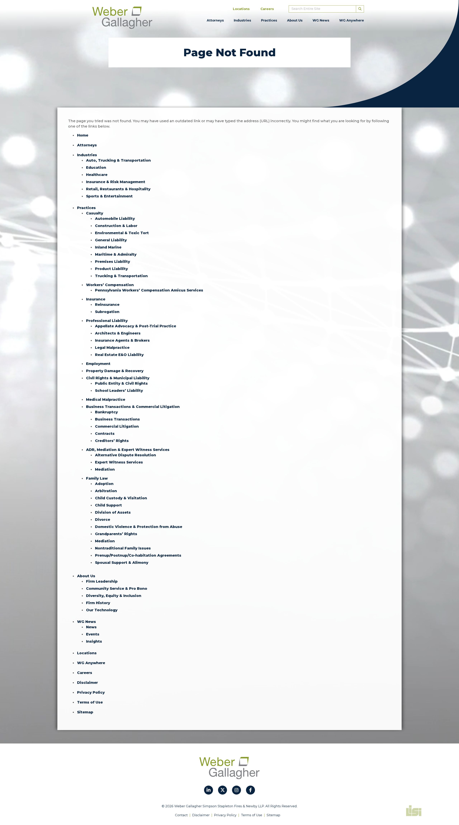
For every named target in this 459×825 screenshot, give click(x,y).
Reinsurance (107, 304)
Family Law (97, 478)
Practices (269, 20)
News (91, 627)
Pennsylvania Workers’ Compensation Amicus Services (149, 290)
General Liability (111, 240)
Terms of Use (90, 702)
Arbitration (106, 491)
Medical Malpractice (105, 399)
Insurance (95, 299)
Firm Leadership (102, 581)
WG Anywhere (351, 20)
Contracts (105, 433)
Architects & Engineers (118, 333)
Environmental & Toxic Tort (122, 233)
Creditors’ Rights (112, 441)
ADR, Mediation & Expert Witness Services (127, 450)
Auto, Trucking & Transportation (118, 160)
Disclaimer (87, 682)
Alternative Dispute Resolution (125, 455)
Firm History (98, 603)
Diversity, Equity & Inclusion (113, 596)
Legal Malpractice (112, 347)
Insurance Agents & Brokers (122, 340)
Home (82, 135)
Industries (242, 20)
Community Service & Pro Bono (116, 588)
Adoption (104, 484)
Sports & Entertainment (109, 196)
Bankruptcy (106, 412)
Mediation (105, 469)
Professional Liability (107, 321)
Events (92, 634)
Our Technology (101, 610)
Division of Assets (113, 512)
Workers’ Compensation (110, 285)
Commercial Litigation (117, 426)
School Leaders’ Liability (119, 390)
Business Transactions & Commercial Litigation (133, 407)
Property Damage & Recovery (114, 371)
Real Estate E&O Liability (119, 355)
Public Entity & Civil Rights (121, 383)
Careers (267, 9)
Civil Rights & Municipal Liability (117, 378)
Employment (98, 364)
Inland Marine (108, 247)
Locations (241, 9)
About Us (294, 20)
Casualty (94, 213)
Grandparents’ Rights (116, 534)
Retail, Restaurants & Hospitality (118, 189)
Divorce (102, 519)
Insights (94, 641)
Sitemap (85, 712)
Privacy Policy (91, 692)
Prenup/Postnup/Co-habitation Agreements (138, 555)
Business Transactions (117, 419)
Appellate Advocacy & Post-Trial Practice (135, 326)
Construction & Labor (116, 226)
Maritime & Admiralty (115, 254)
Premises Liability (112, 261)
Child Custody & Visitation (121, 498)
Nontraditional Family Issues (123, 548)
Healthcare (96, 175)
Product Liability (111, 269)
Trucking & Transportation (121, 276)
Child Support (108, 505)
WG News (321, 20)
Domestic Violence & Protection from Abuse (138, 527)
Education (96, 167)
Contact (181, 815)
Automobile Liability (115, 218)
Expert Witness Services (119, 462)
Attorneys (215, 20)
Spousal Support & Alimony (121, 562)
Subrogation (107, 312)
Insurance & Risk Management (115, 182)
